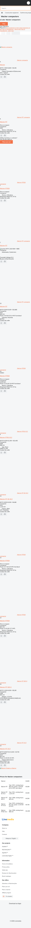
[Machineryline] (2, 13)
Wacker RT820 (5, 188)
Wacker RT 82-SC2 (6, 499)
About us (4, 828)
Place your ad (6, 142)
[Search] (28, 8)
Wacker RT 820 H (5, 687)
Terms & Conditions (7, 864)
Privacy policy (5, 867)
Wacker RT (3, 122)
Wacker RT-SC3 (5, 749)
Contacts (4, 834)
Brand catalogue (6, 876)
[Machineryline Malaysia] (12, 3)
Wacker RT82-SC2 (6, 437)
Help (3, 831)
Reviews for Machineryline (9, 873)
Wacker (2, 65)
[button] (28, 3)
